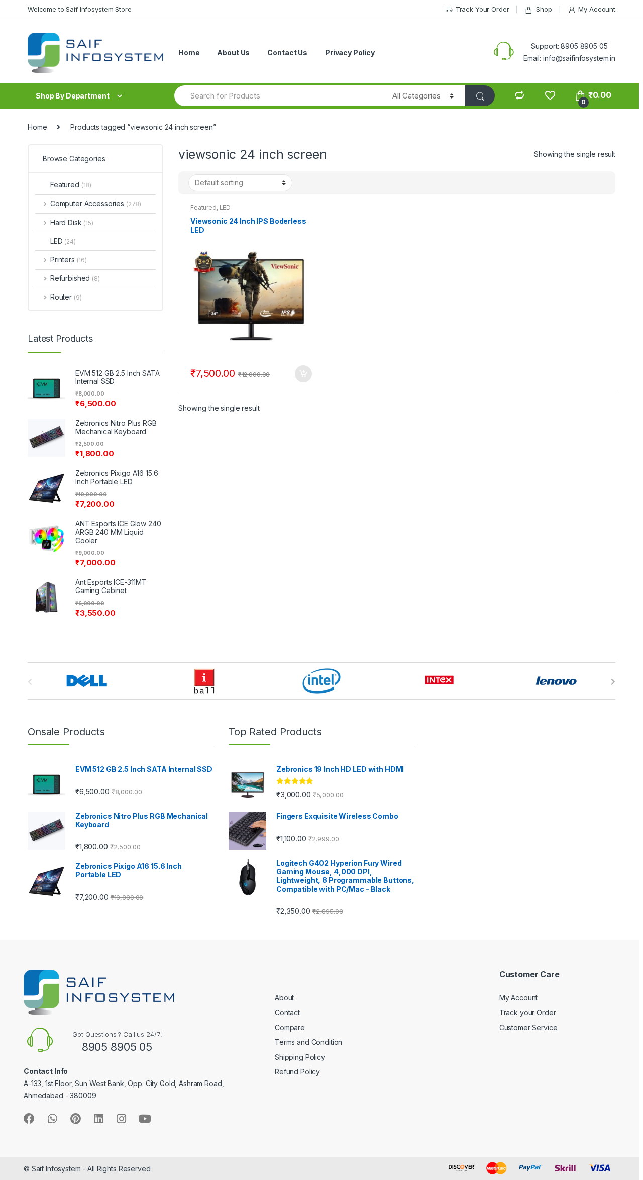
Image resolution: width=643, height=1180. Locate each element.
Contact (287, 1012)
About (284, 997)
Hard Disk (71, 222)
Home (188, 52)
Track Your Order (482, 9)
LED (225, 207)
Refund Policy (297, 1071)
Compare (290, 1027)
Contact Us (287, 52)
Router (65, 296)
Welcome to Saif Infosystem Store (80, 9)
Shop (544, 9)
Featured (203, 207)
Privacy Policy (350, 52)
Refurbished (75, 278)
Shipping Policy (300, 1057)
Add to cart (303, 373)
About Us (233, 52)
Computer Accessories (95, 203)
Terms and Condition (308, 1042)
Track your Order (527, 1012)
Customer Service (528, 1027)
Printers (68, 259)
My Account (596, 9)
